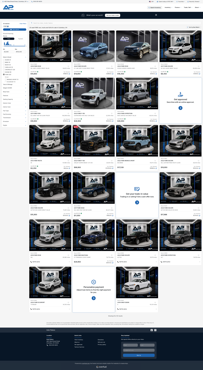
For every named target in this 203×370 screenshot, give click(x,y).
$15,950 (34, 215)
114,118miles (196, 257)
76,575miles (153, 163)
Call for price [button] (36, 262)
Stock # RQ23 (34, 111)
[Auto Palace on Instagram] (155, 330)
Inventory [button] (168, 7)
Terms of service (79, 347)
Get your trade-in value (112, 15)
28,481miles (109, 163)
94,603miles (66, 68)
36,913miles (153, 68)
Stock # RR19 (77, 158)
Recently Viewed (194, 1)
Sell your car (101, 342)
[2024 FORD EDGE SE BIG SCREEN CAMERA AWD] (137, 46)
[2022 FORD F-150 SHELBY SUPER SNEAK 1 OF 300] (94, 141)
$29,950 (77, 262)
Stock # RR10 (34, 300)
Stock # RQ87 (34, 64)
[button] (16, 1)
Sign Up (139, 355)
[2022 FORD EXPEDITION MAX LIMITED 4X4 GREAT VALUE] (137, 93)
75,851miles (66, 210)
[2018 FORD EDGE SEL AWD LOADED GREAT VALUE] (50, 46)
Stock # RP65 (77, 253)
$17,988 (164, 215)
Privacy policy (102, 344)
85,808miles (196, 68)
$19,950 (164, 167)
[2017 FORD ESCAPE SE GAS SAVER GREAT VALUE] (181, 46)
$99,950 (77, 167)
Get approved (78, 344)
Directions (101, 339)
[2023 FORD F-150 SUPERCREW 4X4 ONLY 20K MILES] (94, 93)
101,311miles (153, 304)
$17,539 (120, 167)
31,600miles (196, 210)
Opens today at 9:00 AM (166, 1)
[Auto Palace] (8, 7)
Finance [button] (177, 7)
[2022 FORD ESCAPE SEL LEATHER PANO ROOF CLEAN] (181, 141)
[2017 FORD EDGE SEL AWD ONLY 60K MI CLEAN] (94, 188)
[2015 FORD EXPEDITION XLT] (181, 235)
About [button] (197, 7)
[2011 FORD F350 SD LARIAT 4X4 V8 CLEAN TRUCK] (50, 93)
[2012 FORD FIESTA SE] (50, 141)
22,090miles (109, 115)
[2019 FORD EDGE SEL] (50, 235)
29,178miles (153, 257)
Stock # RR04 (77, 205)
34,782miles (66, 304)
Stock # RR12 (164, 158)
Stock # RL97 (164, 205)
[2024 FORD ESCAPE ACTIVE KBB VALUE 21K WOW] (181, 188)
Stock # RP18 (77, 64)
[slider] (3, 46)
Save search (15, 29)
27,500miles (109, 68)
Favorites (181, 1)
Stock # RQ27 (34, 158)
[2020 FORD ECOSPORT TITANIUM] (50, 282)
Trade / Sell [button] (187, 7)
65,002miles (153, 115)
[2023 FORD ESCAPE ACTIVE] (137, 235)
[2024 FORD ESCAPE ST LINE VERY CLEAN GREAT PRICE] (94, 46)
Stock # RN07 (77, 111)
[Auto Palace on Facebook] (151, 330)
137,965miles (66, 163)
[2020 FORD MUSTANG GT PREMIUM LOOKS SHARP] (94, 235)
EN (152, 1)
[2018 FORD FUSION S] (137, 282)
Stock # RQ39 (164, 64)
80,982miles (66, 257)
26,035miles (196, 163)
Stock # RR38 (164, 253)
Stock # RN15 (120, 158)
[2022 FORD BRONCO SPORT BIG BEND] (137, 141)
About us (76, 342)
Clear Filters (23, 23)
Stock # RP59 (120, 111)
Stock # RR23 (34, 205)
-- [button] (69, 262)
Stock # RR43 (120, 253)
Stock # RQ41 (120, 300)
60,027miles (109, 210)
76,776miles (109, 257)
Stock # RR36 (34, 253)
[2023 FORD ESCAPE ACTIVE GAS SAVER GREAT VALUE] (50, 188)
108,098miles (66, 115)
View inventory (78, 339)
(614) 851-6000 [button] (37, 1)
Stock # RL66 (120, 64)
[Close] (156, 14)
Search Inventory (155, 7)
